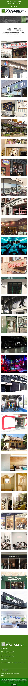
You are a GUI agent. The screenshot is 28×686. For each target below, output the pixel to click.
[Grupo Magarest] (12, 10)
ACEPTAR (14, 684)
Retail (23, 32)
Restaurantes (9, 30)
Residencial (19, 30)
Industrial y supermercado (11, 32)
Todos (9, 28)
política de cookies (20, 682)
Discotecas (17, 35)
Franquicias (17, 28)
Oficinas (9, 35)
